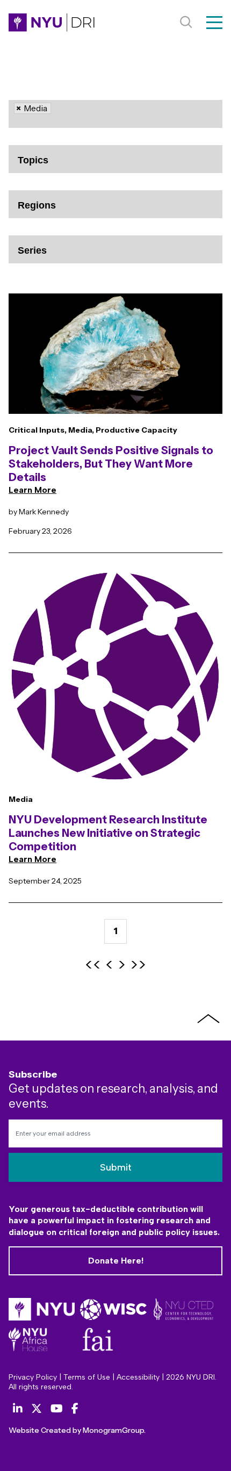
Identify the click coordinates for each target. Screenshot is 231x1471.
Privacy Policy (33, 1377)
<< (93, 965)
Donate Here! (115, 1260)
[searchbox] (59, 123)
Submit (116, 1167)
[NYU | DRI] (52, 22)
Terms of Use (86, 1377)
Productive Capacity (136, 430)
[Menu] (214, 22)
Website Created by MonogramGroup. (77, 1430)
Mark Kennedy (44, 511)
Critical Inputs (36, 430)
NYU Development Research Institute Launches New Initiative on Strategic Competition (108, 833)
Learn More (32, 490)
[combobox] (115, 114)
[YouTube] (56, 1408)
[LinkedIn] (18, 1408)
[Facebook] (74, 1408)
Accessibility (138, 1377)
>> (138, 965)
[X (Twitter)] (36, 1408)
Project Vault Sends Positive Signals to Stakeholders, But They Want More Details (111, 464)
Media (80, 430)
